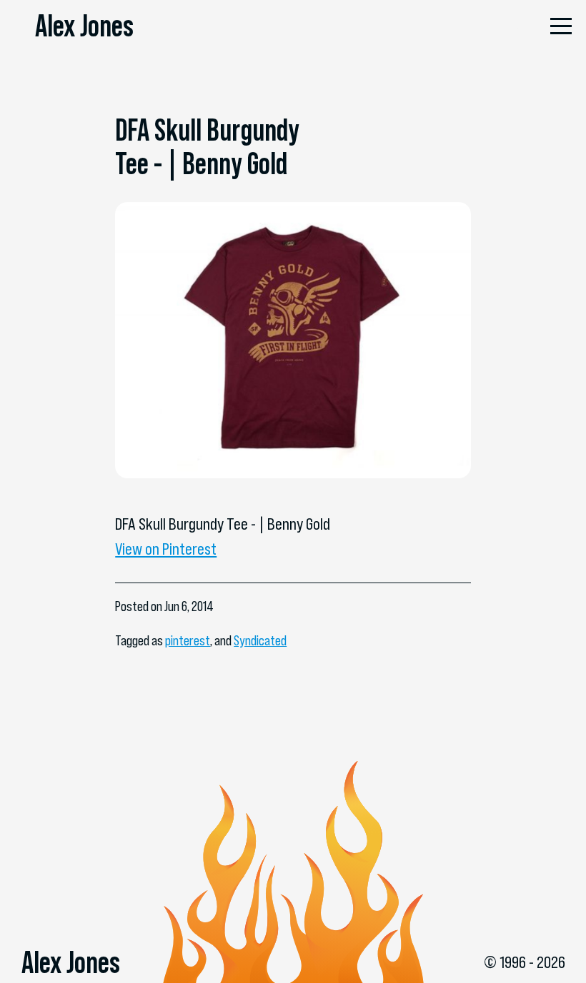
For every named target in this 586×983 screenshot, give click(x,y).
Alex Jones (84, 26)
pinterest (187, 640)
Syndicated (260, 640)
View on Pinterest (166, 549)
